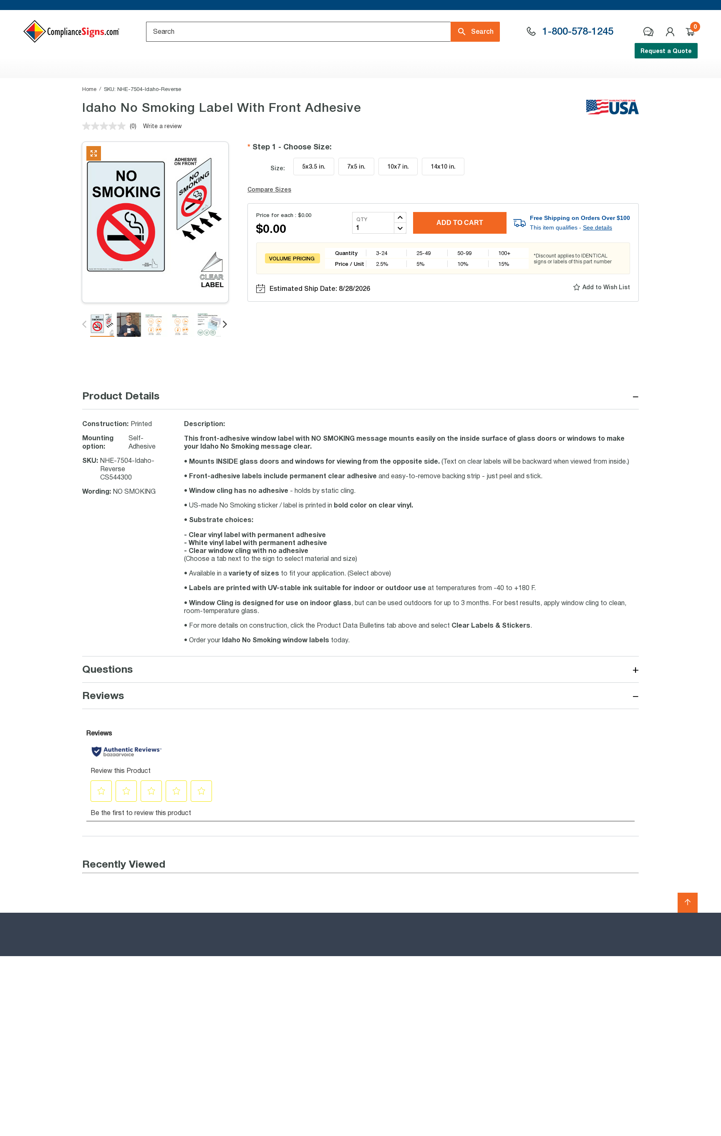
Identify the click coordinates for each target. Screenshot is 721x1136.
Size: (277, 168)
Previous (85, 325)
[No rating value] (106, 126)
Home (89, 89)
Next (225, 325)
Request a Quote (666, 50)
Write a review (162, 125)
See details (597, 227)
